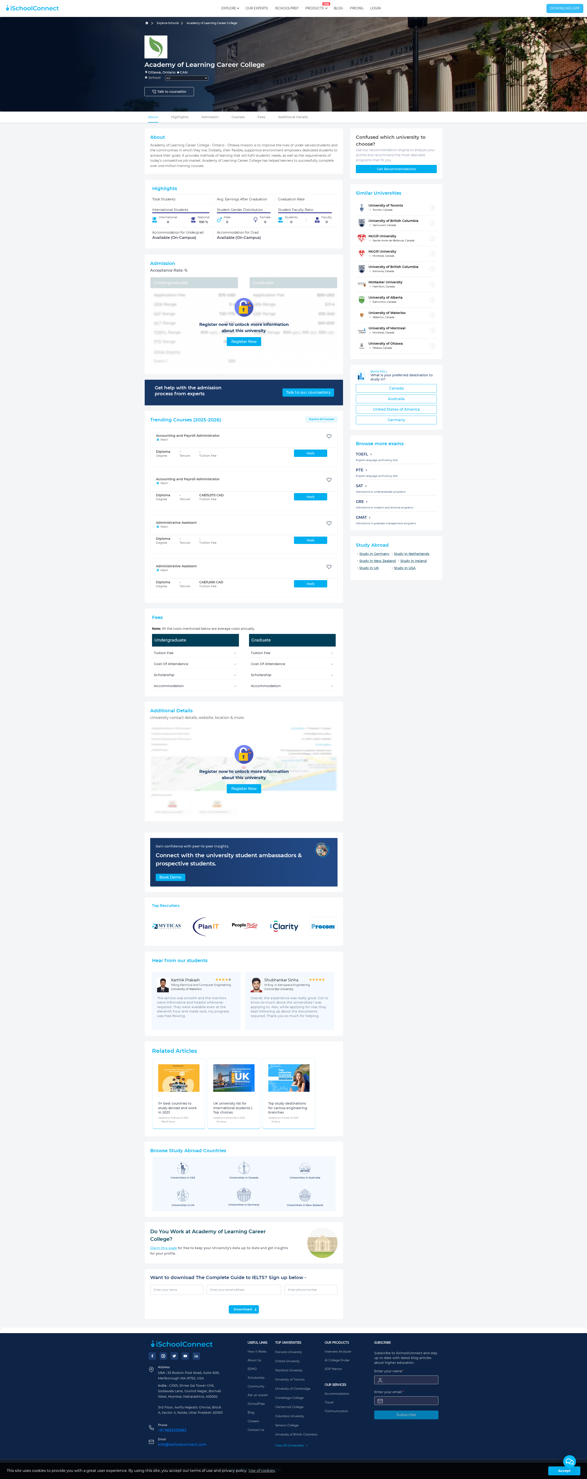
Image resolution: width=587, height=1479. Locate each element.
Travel (329, 1402)
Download (243, 1309)
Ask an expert (258, 1395)
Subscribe (406, 1415)
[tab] (153, 117)
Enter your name (389, 1371)
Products (314, 6)
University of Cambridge (292, 1388)
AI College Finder (337, 1360)
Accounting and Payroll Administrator (188, 436)
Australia (396, 399)
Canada (396, 388)
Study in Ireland (413, 561)
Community (256, 1386)
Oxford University (287, 1361)
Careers (253, 1421)
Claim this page (163, 1248)
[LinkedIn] (196, 1356)
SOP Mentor (333, 1369)
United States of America (396, 409)
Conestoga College (289, 1398)
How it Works (257, 1351)
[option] (159, 1097)
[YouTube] (185, 1356)
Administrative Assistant (176, 523)
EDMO (252, 1369)
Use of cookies (262, 1470)
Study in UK (369, 568)
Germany (396, 420)
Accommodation (337, 1393)
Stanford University (288, 1370)
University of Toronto (290, 1379)
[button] (569, 1461)
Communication (336, 1411)
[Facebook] (152, 1356)
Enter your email (389, 1392)
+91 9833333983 (172, 1430)
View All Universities (290, 1445)
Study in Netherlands (411, 554)
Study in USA (404, 568)
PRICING (356, 8)
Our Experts (257, 8)
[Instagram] (163, 1356)
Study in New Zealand (377, 561)
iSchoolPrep (287, 8)
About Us (254, 1360)
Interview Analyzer (338, 1351)
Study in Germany (374, 554)
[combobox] (186, 78)
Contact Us (256, 1430)
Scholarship (256, 1377)
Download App (565, 8)
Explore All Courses (321, 419)
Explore (229, 8)
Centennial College (289, 1407)
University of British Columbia (296, 1434)
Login (375, 8)
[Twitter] (174, 1356)
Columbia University (289, 1416)
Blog (338, 8)
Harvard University (288, 1352)
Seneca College (287, 1425)
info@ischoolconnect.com (182, 1444)
